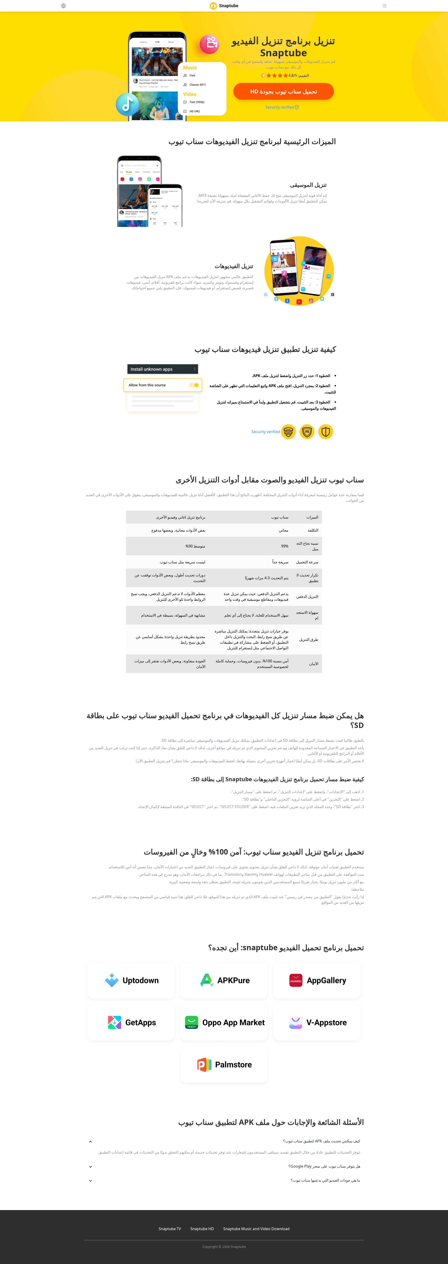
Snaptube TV (170, 1228)
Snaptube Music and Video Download (256, 1228)
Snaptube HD (202, 1228)
